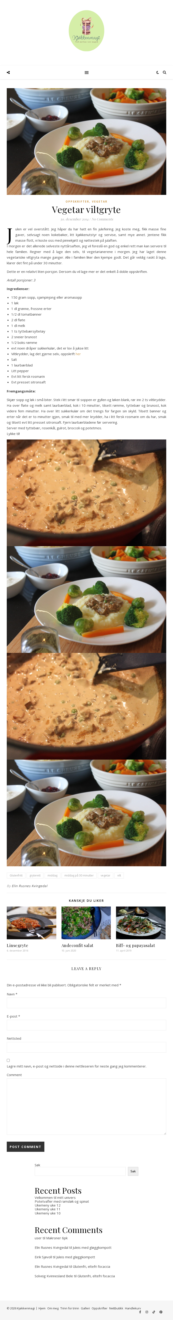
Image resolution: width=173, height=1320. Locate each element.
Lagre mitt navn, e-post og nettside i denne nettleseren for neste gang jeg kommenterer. (76, 1066)
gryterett (35, 875)
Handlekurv (133, 1308)
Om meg (53, 1308)
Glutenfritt (16, 875)
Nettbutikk (116, 1308)
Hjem (42, 1308)
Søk (37, 1165)
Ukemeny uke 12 (48, 1205)
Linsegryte (17, 945)
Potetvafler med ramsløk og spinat (62, 1201)
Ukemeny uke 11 (48, 1209)
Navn (12, 994)
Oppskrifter (77, 201)
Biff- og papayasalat (135, 945)
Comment (14, 1074)
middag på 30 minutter (79, 875)
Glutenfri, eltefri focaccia (91, 1266)
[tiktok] (154, 1312)
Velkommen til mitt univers (55, 1197)
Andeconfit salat (77, 945)
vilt (119, 875)
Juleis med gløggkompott (92, 1247)
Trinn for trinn (69, 1308)
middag (52, 875)
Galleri (85, 1308)
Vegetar (99, 201)
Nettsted (14, 1038)
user (38, 1238)
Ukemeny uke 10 (48, 1213)
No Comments (102, 219)
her (78, 354)
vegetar (105, 875)
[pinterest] (160, 1312)
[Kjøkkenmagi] (86, 30)
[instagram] (147, 1312)
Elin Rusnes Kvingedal (30, 886)
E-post (13, 1016)
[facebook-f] (140, 1312)
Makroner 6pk (57, 1238)
